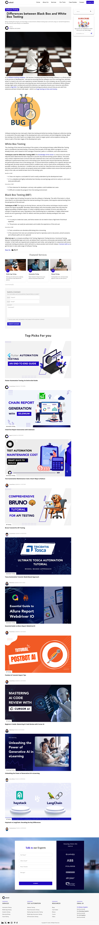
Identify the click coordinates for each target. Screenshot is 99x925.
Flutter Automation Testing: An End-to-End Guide (21, 380)
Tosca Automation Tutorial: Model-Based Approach (22, 577)
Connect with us (64, 244)
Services (53, 2)
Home (38, 2)
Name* (8, 297)
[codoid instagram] (11, 923)
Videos (53, 916)
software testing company (16, 77)
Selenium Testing (31, 907)
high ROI (13, 87)
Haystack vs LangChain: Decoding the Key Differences (23, 822)
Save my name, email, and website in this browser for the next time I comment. (27, 319)
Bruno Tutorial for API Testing (15, 528)
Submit (35, 883)
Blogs (53, 907)
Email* (8, 301)
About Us (45, 2)
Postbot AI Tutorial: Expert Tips (15, 675)
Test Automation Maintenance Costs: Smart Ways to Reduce (25, 479)
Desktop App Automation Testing (35, 912)
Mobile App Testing (6, 909)
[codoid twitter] (13, 250)
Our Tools (62, 2)
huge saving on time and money (46, 89)
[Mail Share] (91, 33)
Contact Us (90, 2)
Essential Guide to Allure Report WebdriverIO (20, 626)
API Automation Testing (32, 916)
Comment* (9, 305)
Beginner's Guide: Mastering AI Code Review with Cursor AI (24, 724)
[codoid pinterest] (14, 923)
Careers (81, 2)
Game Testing (5, 916)
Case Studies (73, 2)
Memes (53, 912)
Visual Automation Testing (33, 909)
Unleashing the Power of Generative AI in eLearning (22, 773)
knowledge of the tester (46, 155)
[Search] (91, 11)
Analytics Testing (6, 912)
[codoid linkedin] (2, 923)
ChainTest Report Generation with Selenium (20, 430)
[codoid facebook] (17, 923)
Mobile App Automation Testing (34, 914)
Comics (54, 914)
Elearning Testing (6, 914)
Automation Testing (6, 907)
